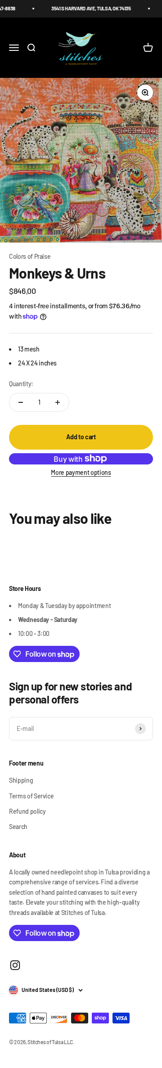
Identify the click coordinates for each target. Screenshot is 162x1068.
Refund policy (27, 811)
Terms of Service (31, 796)
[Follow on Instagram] (15, 965)
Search (18, 826)
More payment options (81, 472)
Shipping (21, 780)
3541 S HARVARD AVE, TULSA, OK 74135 (87, 8)
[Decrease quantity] (20, 402)
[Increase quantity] (57, 402)
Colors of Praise (29, 256)
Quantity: (21, 384)
